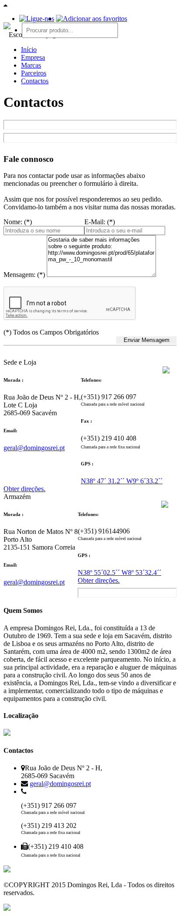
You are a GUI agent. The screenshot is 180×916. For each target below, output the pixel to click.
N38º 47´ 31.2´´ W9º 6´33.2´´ (122, 481)
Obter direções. (24, 488)
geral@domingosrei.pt (34, 447)
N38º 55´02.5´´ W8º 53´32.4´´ (119, 572)
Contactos (34, 81)
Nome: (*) (17, 222)
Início (29, 49)
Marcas (31, 65)
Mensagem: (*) (24, 274)
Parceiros (33, 73)
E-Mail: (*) (99, 222)
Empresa (33, 57)
